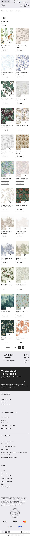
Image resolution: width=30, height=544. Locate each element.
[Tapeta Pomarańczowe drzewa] (22, 328)
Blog (2, 484)
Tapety (11, 10)
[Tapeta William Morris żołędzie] (22, 142)
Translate (25, 2)
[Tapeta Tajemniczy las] (7, 275)
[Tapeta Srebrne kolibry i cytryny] (7, 142)
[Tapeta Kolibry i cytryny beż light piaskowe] (7, 195)
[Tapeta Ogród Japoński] (7, 89)
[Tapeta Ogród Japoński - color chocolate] (7, 116)
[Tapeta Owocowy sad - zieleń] (7, 328)
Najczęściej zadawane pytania (9, 457)
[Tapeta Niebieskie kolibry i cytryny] (22, 62)
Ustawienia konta (5, 404)
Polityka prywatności (6, 478)
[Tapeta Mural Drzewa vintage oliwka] (22, 248)
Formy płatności (5, 417)
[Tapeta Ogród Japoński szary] (22, 89)
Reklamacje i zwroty (6, 428)
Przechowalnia (5, 402)
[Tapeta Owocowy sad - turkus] (22, 302)
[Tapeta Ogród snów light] (22, 169)
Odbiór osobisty (5, 423)
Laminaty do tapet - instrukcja (8, 446)
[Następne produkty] (19, 347)
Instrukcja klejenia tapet (7, 441)
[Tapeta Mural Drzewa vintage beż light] (22, 222)
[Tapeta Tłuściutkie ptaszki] (7, 36)
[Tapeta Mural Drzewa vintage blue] (7, 248)
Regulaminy (4, 473)
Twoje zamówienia (6, 399)
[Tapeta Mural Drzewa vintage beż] (7, 222)
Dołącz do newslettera (24, 381)
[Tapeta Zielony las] (7, 302)
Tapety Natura (18, 10)
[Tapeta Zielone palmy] (22, 275)
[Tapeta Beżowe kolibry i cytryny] (22, 36)
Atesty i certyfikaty (6, 487)
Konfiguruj (5, 50)
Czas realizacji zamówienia (8, 425)
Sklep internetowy (14, 535)
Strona (8, 347)
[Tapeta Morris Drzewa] (22, 195)
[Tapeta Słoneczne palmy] (22, 116)
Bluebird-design (4, 10)
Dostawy (3, 420)
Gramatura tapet (5, 443)
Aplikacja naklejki (5, 449)
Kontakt (3, 470)
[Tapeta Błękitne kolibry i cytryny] (7, 62)
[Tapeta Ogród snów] (7, 169)
